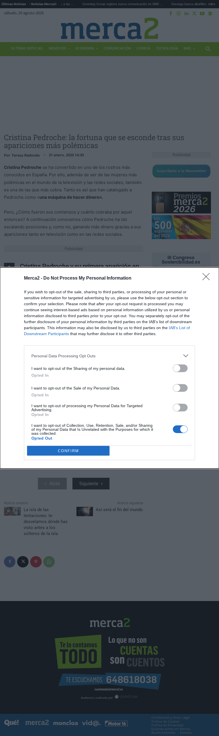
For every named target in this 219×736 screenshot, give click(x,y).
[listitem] (109, 356)
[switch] (180, 368)
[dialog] (109, 368)
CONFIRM (68, 451)
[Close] (207, 278)
